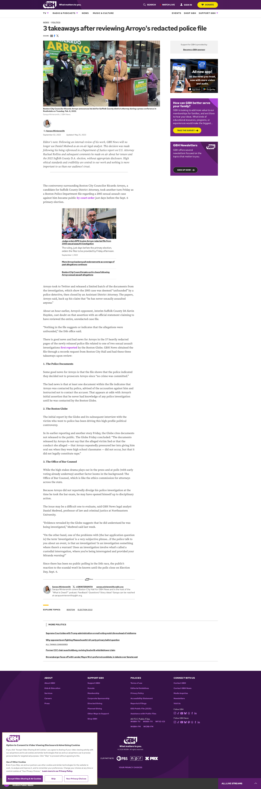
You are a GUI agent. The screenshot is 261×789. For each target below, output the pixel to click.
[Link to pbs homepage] (122, 758)
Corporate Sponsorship (98, 698)
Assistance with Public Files (143, 714)
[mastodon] (189, 722)
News (85, 13)
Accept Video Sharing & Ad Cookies (24, 778)
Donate (209, 4)
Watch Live (168, 4)
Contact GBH (180, 683)
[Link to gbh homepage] (49, 4)
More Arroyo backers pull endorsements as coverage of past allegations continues (88, 263)
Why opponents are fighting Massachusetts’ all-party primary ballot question (83, 640)
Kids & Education (52, 688)
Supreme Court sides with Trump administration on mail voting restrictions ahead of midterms (91, 633)
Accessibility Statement (141, 698)
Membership (93, 693)
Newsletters (179, 698)
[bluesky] (185, 713)
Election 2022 (85, 609)
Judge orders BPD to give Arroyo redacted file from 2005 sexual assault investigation (86, 242)
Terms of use (136, 683)
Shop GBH (190, 13)
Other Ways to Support (98, 714)
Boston (71, 609)
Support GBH (207, 13)
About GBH (49, 683)
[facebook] (192, 713)
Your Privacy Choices (130, 767)
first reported (69, 347)
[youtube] (181, 713)
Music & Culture (103, 13)
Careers (48, 698)
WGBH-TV (135, 721)
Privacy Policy (137, 693)
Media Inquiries (181, 693)
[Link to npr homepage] (136, 758)
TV (44, 13)
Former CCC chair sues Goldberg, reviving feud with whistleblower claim (80, 650)
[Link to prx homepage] (151, 758)
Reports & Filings (138, 703)
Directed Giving (95, 703)
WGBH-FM (135, 726)
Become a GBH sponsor (194, 49)
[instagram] (175, 713)
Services (48, 693)
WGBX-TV (148, 721)
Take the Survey (186, 130)
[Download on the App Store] (195, 89)
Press (47, 703)
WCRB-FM (148, 726)
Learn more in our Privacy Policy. (57, 771)
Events (176, 13)
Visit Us (177, 703)
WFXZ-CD (160, 721)
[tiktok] (178, 713)
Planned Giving (95, 708)
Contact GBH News (182, 688)
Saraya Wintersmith (55, 131)
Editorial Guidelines (139, 688)
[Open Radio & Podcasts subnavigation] (77, 13)
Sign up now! (184, 170)
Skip (53, 778)
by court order (86, 198)
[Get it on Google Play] (209, 89)
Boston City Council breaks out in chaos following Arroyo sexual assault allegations (86, 273)
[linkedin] (195, 713)
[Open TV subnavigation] (48, 13)
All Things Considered (57, 644)
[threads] (189, 713)
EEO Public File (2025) (140, 708)
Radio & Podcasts (64, 13)
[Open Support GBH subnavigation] (217, 13)
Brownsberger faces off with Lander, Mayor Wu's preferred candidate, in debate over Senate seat (92, 657)
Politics (55, 22)
